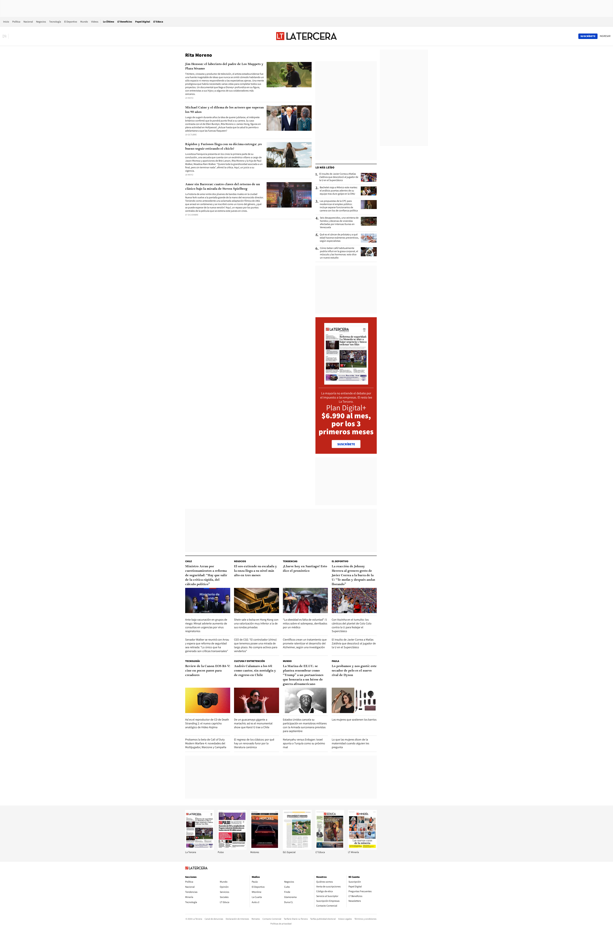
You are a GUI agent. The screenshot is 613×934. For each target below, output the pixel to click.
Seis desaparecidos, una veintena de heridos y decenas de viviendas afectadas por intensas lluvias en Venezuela (339, 222)
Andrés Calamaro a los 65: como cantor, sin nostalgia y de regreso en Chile (255, 671)
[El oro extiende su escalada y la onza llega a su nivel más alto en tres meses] (256, 600)
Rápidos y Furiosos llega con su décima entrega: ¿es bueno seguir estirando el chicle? (223, 146)
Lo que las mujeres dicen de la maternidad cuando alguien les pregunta (350, 743)
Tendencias (290, 561)
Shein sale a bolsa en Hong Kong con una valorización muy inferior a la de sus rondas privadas (256, 623)
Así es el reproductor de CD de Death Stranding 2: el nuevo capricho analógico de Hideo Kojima (207, 723)
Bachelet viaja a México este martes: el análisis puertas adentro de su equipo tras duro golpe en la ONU (339, 190)
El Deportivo (70, 21)
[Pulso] (232, 848)
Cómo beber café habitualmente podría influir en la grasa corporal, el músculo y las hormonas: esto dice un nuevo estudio (339, 253)
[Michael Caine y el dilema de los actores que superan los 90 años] (289, 118)
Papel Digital (142, 21)
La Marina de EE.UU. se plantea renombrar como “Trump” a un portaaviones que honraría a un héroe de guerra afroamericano (303, 675)
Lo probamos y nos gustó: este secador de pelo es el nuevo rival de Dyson (354, 671)
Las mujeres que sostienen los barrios (354, 719)
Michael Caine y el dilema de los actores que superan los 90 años (224, 110)
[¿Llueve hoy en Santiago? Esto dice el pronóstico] (305, 600)
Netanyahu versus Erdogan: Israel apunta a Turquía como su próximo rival (304, 743)
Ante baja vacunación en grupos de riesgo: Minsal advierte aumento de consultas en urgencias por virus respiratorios (206, 625)
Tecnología (55, 21)
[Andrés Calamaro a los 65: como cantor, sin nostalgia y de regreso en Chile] (256, 700)
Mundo (84, 21)
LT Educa (158, 21)
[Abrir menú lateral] (5, 36)
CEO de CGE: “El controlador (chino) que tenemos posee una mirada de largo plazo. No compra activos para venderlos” (255, 645)
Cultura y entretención (249, 661)
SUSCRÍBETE (346, 444)
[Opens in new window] (264, 848)
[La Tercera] (199, 848)
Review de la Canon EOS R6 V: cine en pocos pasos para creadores (207, 671)
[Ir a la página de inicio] (306, 36)
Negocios (41, 21)
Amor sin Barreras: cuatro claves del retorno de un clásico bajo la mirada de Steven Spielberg (222, 186)
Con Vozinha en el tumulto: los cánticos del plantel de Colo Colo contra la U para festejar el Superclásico (351, 625)
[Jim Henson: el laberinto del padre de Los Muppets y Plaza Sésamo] (289, 74)
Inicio (6, 21)
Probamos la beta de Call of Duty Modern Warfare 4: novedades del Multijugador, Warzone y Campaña (205, 743)
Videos (94, 21)
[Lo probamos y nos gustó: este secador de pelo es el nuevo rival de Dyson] (354, 700)
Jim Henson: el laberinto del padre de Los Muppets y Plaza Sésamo (224, 66)
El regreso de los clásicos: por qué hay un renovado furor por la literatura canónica (254, 743)
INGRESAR (605, 36)
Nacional (28, 21)
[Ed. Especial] (297, 848)
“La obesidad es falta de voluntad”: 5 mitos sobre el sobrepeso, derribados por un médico (305, 623)
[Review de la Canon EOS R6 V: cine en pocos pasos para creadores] (207, 700)
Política (16, 21)
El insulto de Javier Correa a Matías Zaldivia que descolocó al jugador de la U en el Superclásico (338, 177)
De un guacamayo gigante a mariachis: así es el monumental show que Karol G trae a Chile (253, 723)
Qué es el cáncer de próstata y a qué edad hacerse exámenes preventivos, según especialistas (339, 238)
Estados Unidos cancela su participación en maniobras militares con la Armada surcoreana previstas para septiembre (305, 725)
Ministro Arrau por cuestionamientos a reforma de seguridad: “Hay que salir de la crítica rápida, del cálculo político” (206, 575)
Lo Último (108, 21)
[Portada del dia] (346, 383)
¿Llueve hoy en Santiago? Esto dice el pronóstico (305, 569)
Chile (188, 561)
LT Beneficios (124, 21)
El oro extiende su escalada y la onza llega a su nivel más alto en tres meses (255, 571)
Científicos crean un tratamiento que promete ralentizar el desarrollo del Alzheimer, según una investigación (305, 643)
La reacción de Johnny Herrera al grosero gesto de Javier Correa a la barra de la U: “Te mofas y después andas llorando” (353, 575)
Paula (335, 661)
